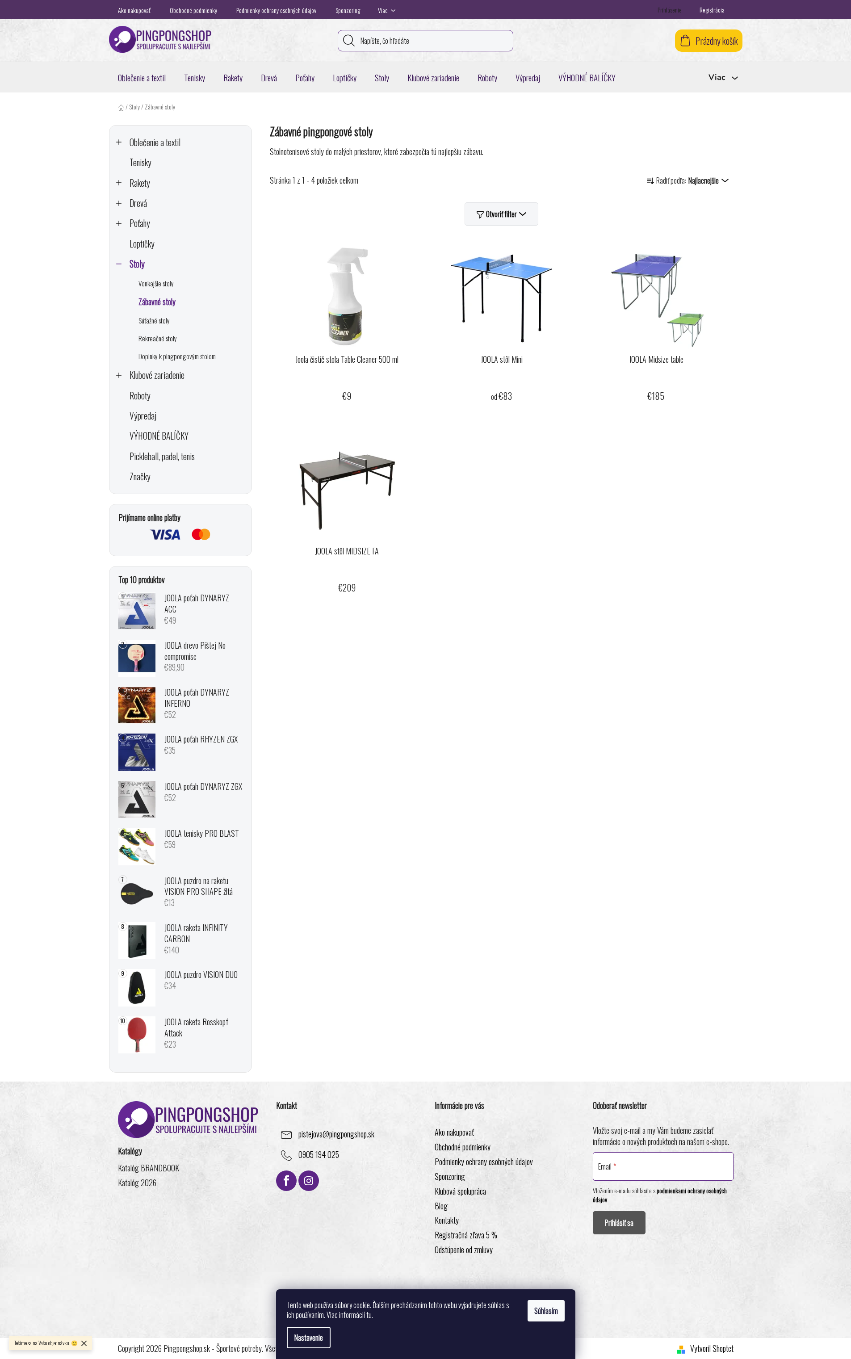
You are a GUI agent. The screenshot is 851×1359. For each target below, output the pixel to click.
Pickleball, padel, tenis (162, 456)
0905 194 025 (318, 1154)
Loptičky (142, 243)
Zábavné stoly (157, 301)
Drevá (138, 203)
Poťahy (140, 223)
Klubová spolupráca (460, 1191)
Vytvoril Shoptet (712, 1348)
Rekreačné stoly (157, 338)
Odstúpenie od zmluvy (464, 1249)
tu (369, 1314)
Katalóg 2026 (137, 1182)
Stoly (137, 263)
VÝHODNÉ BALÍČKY (159, 435)
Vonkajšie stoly (156, 283)
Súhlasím (546, 1310)
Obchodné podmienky (193, 10)
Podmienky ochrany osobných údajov (276, 10)
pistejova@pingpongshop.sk (336, 1134)
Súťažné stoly (154, 320)
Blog (441, 1206)
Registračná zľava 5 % (466, 1235)
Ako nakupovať (134, 10)
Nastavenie (308, 1337)
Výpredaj (143, 415)
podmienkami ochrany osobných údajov (660, 1195)
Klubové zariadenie (157, 375)
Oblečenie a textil (155, 142)
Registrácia (712, 9)
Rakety (140, 182)
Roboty (140, 395)
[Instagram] (308, 1180)
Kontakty (447, 1220)
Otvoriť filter (501, 214)
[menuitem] (142, 77)
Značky (140, 476)
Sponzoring (347, 10)
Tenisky (140, 162)
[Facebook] (286, 1180)
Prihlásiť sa (619, 1222)
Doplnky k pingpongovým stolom (177, 356)
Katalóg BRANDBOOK (148, 1168)
